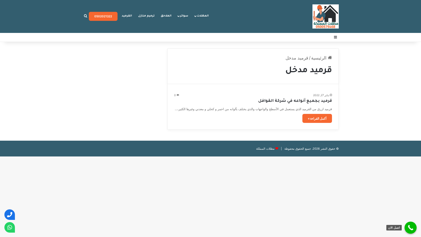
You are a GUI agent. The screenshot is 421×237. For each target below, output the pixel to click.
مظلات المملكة (265, 148)
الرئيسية (319, 58)
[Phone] (9, 214)
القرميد (127, 16)
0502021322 (103, 16)
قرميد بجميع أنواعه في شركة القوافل (295, 101)
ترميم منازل (146, 16)
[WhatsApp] (9, 227)
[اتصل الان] (411, 228)
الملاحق (166, 16)
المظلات (203, 16)
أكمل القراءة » (317, 118)
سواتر (184, 16)
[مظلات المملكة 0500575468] (325, 16)
